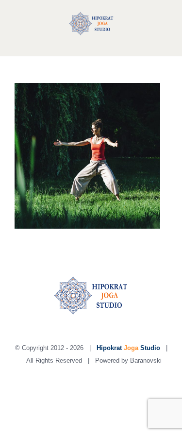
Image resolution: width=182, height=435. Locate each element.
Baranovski (146, 360)
